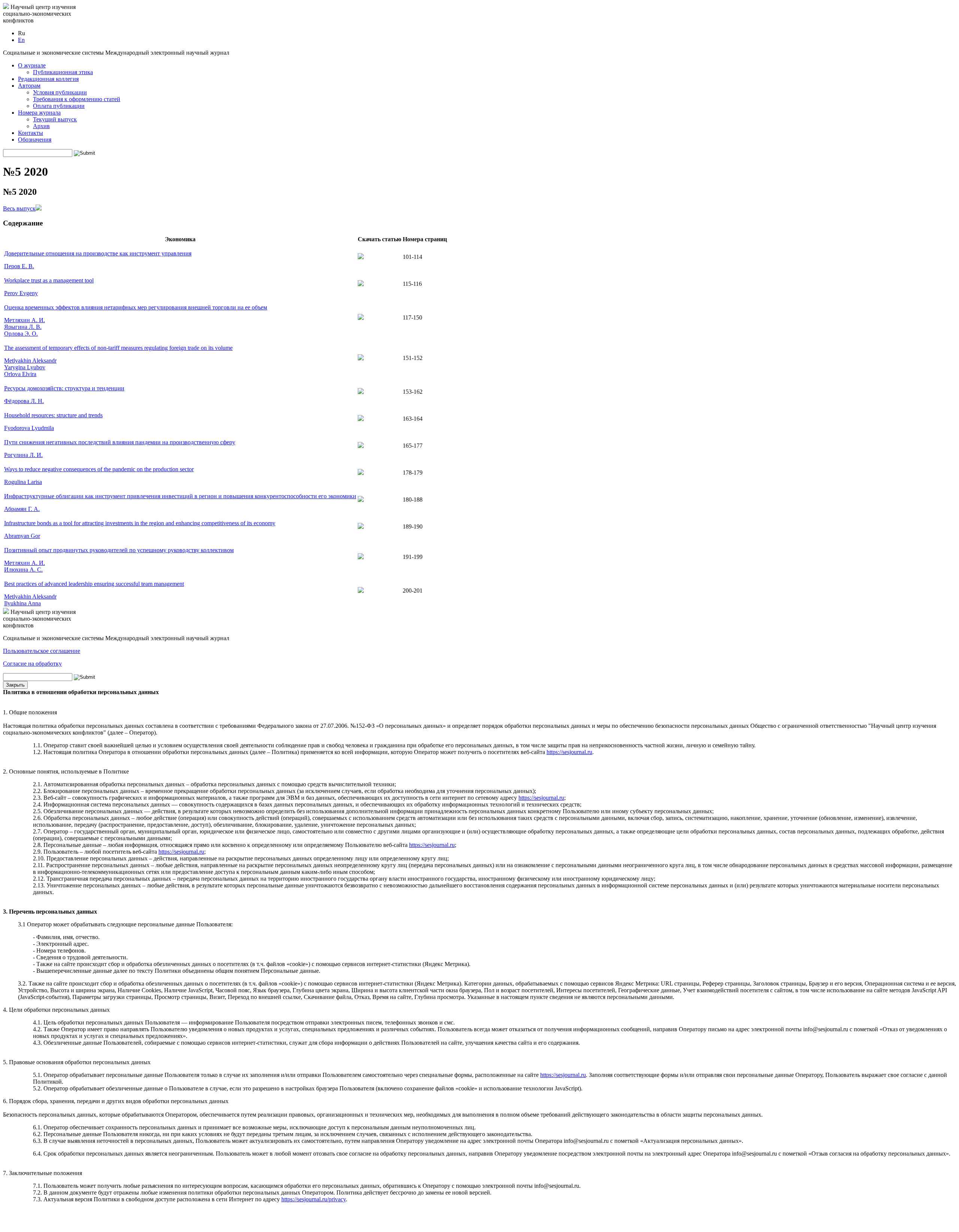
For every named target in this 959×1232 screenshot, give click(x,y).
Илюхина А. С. (23, 569)
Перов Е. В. (19, 266)
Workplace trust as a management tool (49, 280)
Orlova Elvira (20, 374)
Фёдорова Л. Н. (24, 401)
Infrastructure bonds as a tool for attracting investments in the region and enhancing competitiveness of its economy (139, 523)
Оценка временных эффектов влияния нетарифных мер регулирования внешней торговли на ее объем (135, 307)
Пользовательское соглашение (41, 651)
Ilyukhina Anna (22, 603)
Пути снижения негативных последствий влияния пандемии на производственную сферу (119, 442)
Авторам (29, 85)
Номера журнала (39, 112)
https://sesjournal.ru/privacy (313, 1199)
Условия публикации (60, 92)
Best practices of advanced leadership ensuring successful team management (94, 584)
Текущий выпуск (55, 119)
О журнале (32, 65)
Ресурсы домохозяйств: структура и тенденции (64, 388)
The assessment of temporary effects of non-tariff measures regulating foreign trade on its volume (118, 348)
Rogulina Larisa (23, 482)
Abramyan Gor (22, 536)
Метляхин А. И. (24, 320)
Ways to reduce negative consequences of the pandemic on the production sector (99, 469)
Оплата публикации (59, 106)
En (21, 40)
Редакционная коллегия (48, 79)
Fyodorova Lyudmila (29, 428)
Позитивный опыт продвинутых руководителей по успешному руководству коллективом (119, 550)
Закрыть (15, 685)
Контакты (30, 133)
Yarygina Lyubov (24, 367)
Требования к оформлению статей (76, 99)
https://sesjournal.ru (569, 752)
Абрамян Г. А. (22, 509)
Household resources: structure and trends (53, 415)
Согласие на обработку (32, 663)
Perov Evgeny (21, 293)
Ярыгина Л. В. (23, 327)
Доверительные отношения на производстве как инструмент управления (97, 253)
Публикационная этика (63, 72)
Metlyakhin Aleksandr (30, 360)
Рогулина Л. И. (23, 455)
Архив (41, 126)
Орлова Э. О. (21, 333)
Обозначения (34, 139)
